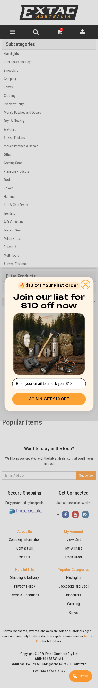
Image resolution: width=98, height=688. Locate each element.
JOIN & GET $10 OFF (49, 399)
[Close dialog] (85, 284)
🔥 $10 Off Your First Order (49, 285)
